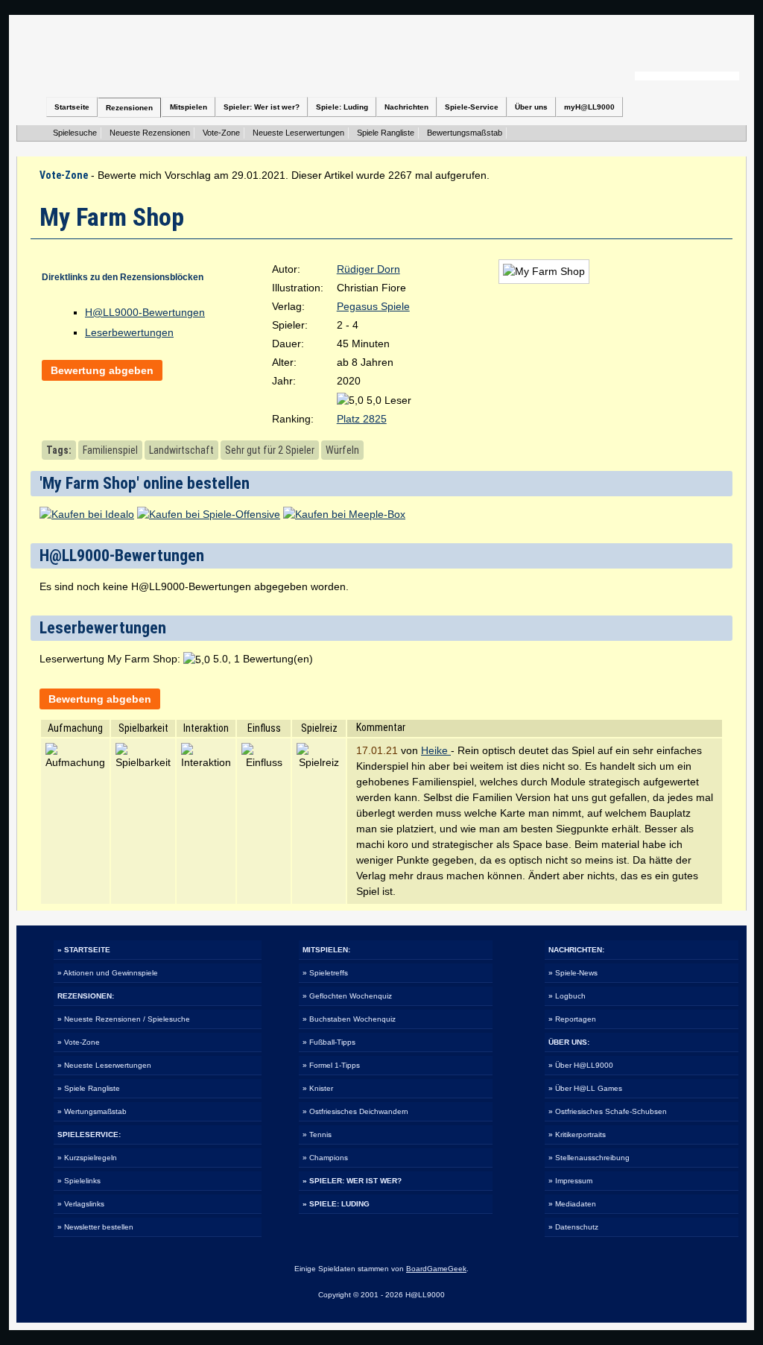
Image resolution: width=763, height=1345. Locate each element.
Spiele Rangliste (385, 132)
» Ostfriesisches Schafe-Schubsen (607, 1111)
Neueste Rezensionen (150, 132)
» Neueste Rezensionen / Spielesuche (123, 1019)
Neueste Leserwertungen (298, 132)
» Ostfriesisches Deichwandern (355, 1111)
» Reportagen (572, 1019)
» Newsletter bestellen (95, 1227)
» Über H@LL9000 (580, 1065)
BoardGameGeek (436, 1269)
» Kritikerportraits (577, 1134)
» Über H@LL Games (585, 1088)
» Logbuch (567, 996)
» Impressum (570, 1181)
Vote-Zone (221, 132)
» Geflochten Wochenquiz (347, 996)
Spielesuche (75, 132)
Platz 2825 (362, 419)
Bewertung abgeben (102, 370)
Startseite (71, 107)
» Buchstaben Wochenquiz (349, 1019)
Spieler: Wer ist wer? (262, 107)
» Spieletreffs (325, 973)
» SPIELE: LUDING (336, 1204)
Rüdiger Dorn (368, 269)
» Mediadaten (572, 1204)
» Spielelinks (79, 1181)
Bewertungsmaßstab (464, 132)
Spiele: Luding (342, 107)
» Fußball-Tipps (329, 1042)
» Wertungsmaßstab (92, 1111)
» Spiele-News (573, 973)
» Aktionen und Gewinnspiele (107, 973)
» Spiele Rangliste (88, 1088)
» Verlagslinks (80, 1204)
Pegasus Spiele (373, 306)
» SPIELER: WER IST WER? (352, 1181)
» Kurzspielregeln (87, 1157)
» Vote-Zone (78, 1042)
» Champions (325, 1157)
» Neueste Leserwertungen (104, 1065)
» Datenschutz (573, 1227)
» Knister (318, 1088)
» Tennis (317, 1134)
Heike (436, 750)
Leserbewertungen (129, 332)
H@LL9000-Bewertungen (145, 312)
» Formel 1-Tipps (331, 1065)
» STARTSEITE (83, 950)
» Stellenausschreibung (589, 1157)
